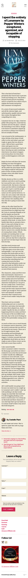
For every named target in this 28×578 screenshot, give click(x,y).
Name (4, 481)
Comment (5, 466)
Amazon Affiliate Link (8, 531)
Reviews (4, 522)
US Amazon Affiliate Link (10, 566)
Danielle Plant (10, 40)
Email (3, 488)
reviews (14, 13)
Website (4, 495)
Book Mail (5, 520)
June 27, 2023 (21, 40)
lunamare (6, 413)
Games (4, 527)
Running (4, 524)
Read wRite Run (11, 575)
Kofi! (3, 529)
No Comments (15, 43)
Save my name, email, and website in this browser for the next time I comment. (13, 503)
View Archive (6, 431)
